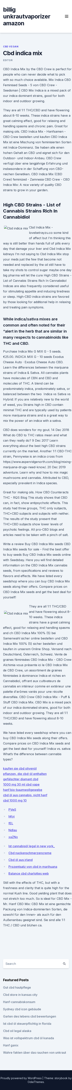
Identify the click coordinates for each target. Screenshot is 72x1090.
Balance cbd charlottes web (28, 873)
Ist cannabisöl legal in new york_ (31, 846)
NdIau (12, 830)
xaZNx (13, 837)
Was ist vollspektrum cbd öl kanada (28, 1038)
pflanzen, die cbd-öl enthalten (25, 774)
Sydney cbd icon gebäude (22, 1009)
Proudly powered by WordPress (21, 1078)
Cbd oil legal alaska (17, 1031)
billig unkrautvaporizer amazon (26, 16)
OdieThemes (36, 1082)
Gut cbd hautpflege (17, 987)
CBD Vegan (10, 46)
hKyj (11, 816)
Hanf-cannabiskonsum (19, 1002)
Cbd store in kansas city (20, 995)
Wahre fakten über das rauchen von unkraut (34, 1052)
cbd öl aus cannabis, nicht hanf (25, 795)
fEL (10, 823)
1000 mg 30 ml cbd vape (21, 784)
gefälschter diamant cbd (20, 779)
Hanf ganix (10, 1045)
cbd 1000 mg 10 (15, 800)
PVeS (12, 809)
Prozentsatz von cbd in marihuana (32, 867)
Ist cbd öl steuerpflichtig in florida (27, 1024)
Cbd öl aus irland (20, 860)
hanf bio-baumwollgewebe (22, 790)
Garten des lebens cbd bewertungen (29, 1016)
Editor (8, 60)
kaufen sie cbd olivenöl (20, 768)
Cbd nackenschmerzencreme (29, 853)
